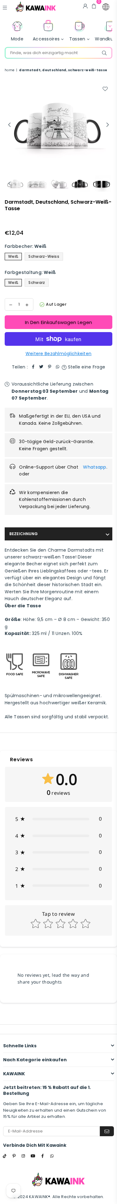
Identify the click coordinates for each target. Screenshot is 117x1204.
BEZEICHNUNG (23, 533)
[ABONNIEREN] (107, 1131)
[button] (105, 7)
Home (9, 70)
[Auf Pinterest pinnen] (50, 367)
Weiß (13, 256)
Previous (9, 125)
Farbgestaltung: (30, 272)
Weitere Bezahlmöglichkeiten (59, 353)
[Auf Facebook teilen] (33, 367)
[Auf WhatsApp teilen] (58, 367)
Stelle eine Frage (85, 367)
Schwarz (36, 282)
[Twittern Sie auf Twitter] (41, 367)
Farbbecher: (26, 246)
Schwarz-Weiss (43, 256)
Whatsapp (94, 467)
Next (107, 125)
